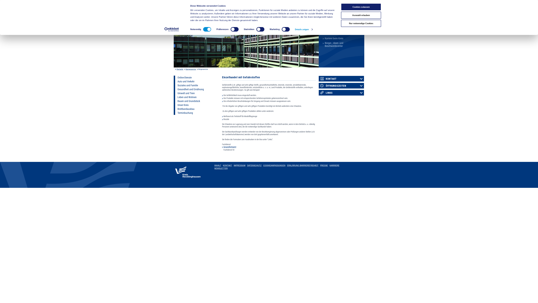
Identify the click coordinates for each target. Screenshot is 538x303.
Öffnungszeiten (336, 85)
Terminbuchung (185, 113)
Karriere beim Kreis (334, 38)
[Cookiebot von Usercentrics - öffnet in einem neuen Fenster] (171, 29)
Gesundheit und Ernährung (191, 89)
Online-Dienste (185, 77)
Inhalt (217, 165)
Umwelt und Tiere (186, 93)
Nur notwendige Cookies (361, 23)
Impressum (239, 165)
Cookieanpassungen (274, 165)
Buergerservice (191, 69)
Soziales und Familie (188, 85)
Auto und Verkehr (186, 81)
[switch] (235, 29)
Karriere (334, 165)
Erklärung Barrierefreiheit (302, 165)
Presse (324, 165)
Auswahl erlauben (361, 15)
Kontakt (331, 78)
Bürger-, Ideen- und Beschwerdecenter (334, 44)
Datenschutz (254, 165)
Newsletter (221, 168)
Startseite (180, 69)
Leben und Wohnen (187, 97)
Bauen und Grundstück (189, 101)
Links (329, 92)
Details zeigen (302, 29)
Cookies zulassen (361, 7)
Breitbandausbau (186, 109)
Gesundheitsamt (229, 147)
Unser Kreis (183, 105)
